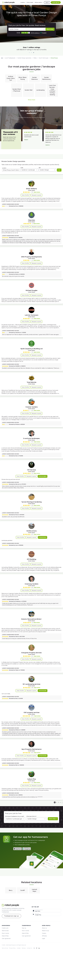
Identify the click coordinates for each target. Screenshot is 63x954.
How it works (5, 933)
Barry (10, 890)
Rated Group (45, 930)
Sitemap (24, 948)
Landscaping (40, 90)
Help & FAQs (5, 936)
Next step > (53, 818)
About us (44, 928)
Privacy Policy (12, 948)
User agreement (6, 938)
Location (4, 168)
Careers (44, 933)
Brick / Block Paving (22, 78)
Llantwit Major (34, 890)
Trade (21, 167)
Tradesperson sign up (11, 916)
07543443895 (42, 476)
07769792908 (42, 755)
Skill (39, 167)
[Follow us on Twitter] (34, 948)
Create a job (5, 928)
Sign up (24, 928)
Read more (48, 142)
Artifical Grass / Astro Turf (11, 78)
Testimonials (5, 930)
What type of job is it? (31, 816)
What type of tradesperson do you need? (14, 816)
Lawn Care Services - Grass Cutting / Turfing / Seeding (52, 90)
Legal (43, 938)
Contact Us (29, 948)
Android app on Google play (26, 848)
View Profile (25, 195)
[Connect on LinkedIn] (39, 948)
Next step (50, 29)
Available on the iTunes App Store (17, 848)
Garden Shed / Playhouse (16, 90)
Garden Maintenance (46, 78)
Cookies (19, 948)
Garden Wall (28, 90)
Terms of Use (5, 948)
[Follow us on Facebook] (37, 948)
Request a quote (36, 195)
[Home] (2, 58)
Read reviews (37, 192)
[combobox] (11, 170)
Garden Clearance (34, 78)
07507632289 (42, 690)
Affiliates (44, 936)
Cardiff (22, 890)
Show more (31, 100)
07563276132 (42, 537)
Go (59, 170)
